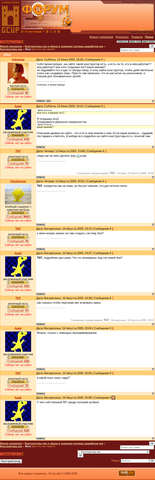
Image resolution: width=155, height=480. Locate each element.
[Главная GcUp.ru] (11, 32)
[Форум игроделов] (22, 32)
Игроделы (122, 36)
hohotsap (18, 59)
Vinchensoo (18, 181)
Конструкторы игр (11, 49)
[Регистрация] (33, 32)
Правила (137, 36)
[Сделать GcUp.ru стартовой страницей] (47, 32)
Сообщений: (18, 92)
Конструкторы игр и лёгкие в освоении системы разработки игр (64, 46)
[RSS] (58, 32)
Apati (18, 106)
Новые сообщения (101, 36)
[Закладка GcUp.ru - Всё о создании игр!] (51, 32)
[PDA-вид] (55, 32)
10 (113, 397)
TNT (18, 151)
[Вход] (43, 32)
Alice (28, 49)
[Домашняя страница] (48, 101)
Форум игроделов (11, 46)
